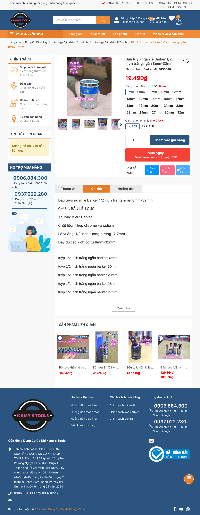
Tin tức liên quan (26, 134)
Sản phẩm (120, 34)
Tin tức (140, 34)
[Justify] (102, 20)
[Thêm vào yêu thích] (187, 61)
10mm (152, 92)
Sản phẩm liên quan (77, 325)
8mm (130, 92)
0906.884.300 (146, 3)
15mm (155, 99)
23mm (131, 112)
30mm (169, 112)
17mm (180, 99)
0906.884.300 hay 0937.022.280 (38, 493)
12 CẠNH (148, 126)
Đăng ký (143, 18)
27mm (156, 112)
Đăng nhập (128, 18)
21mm (168, 105)
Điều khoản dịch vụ (83, 425)
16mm (167, 99)
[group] (89, 86)
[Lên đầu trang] (194, 498)
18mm (131, 105)
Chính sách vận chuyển (124, 412)
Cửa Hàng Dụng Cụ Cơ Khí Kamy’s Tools (60, 509)
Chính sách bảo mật (122, 405)
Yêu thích (179, 22)
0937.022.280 (30, 194)
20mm (156, 105)
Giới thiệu (98, 34)
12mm (176, 92)
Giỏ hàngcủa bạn (162, 20)
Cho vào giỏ (72, 353)
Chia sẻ (152, 170)
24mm (144, 112)
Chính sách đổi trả (121, 418)
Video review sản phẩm (169, 34)
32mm (182, 112)
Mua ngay (155, 155)
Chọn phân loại (73, 335)
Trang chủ (76, 34)
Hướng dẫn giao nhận (84, 418)
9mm (141, 92)
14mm (143, 99)
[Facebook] (175, 509)
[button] (120, 124)
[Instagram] (188, 509)
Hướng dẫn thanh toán (85, 412)
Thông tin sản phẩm (174, 357)
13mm (131, 99)
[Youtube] (181, 509)
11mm (164, 92)
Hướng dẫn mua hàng (84, 405)
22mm (181, 105)
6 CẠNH (132, 126)
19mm (143, 105)
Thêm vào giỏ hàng (169, 140)
